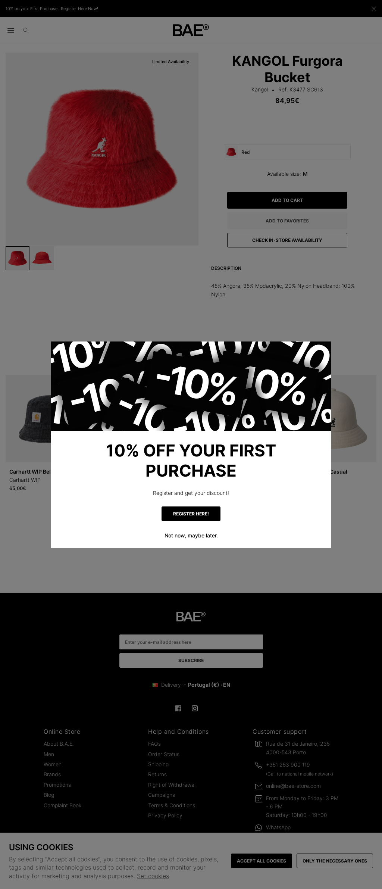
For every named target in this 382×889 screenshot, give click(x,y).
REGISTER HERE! (191, 514)
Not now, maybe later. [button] (191, 535)
